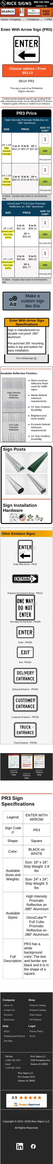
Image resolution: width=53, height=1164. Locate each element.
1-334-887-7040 (13, 1068)
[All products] (34, 12)
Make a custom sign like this (32, 300)
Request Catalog (37, 1010)
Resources (9, 1019)
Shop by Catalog (37, 1005)
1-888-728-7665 (13, 1060)
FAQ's (7, 1031)
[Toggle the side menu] (22, 12)
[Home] (16, 4)
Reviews (8, 1015)
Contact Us (9, 1010)
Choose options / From (27, 71)
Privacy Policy (36, 1031)
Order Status (35, 1015)
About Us (8, 1005)
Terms (32, 1036)
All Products (35, 1019)
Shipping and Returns (14, 1036)
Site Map (8, 1041)
